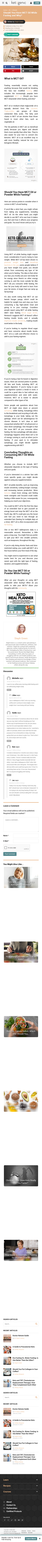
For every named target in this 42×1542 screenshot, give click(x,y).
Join (37, 3)
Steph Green (19, 22)
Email (31, 71)
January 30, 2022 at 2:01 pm (13, 681)
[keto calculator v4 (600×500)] (21, 250)
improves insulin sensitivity (14, 321)
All (9, 10)
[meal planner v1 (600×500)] (21, 616)
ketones (7, 493)
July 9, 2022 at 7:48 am (12, 716)
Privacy (29, 1530)
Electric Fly (17, 1533)
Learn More (31, 1539)
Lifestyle (14, 10)
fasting (28, 91)
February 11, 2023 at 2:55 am (14, 750)
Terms (33, 1530)
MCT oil (18, 96)
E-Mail (6, 841)
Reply (9, 690)
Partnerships (11, 1508)
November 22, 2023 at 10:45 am (17, 783)
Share (13, 67)
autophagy (8, 411)
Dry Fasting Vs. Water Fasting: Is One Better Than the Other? (25, 1359)
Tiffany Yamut (18, 1387)
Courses (7, 1491)
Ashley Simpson (19, 1349)
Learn (5, 1480)
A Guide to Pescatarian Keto (24, 1347)
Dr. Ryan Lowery (19, 1338)
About (9, 1502)
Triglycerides (9, 111)
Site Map (30, 1532)
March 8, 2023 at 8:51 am (15, 698)
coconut (34, 109)
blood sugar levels (29, 313)
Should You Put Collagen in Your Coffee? (25, 1370)
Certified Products (14, 1511)
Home (5, 10)
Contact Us (11, 1505)
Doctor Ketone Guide (21, 1336)
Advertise (23, 1530)
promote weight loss (13, 262)
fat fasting (8, 525)
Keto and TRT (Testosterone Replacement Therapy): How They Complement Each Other (24, 1382)
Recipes (7, 1486)
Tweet (31, 67)
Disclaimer (24, 1532)
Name (6, 836)
